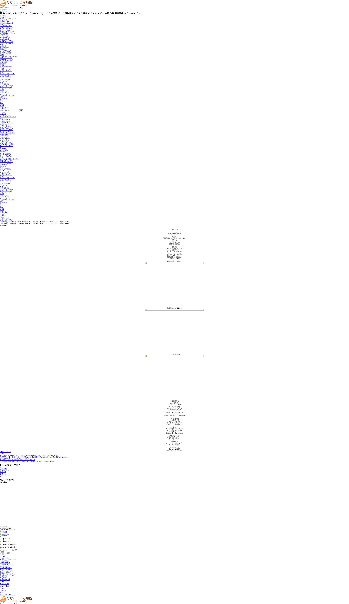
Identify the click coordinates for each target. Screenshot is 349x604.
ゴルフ (2, 101)
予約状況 (3, 472)
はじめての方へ (5, 17)
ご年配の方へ (4, 34)
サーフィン (3, 81)
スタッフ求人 (4, 586)
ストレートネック (6, 50)
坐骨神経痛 (3, 62)
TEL (1, 476)
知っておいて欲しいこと (8, 18)
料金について (4, 584)
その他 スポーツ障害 (6, 42)
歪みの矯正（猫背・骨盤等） (9, 56)
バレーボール (4, 75)
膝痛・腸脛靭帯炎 (6, 66)
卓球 (1, 97)
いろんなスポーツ (6, 173)
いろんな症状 (4, 141)
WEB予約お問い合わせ (4, 474)
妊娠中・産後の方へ (6, 27)
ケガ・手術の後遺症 (6, 43)
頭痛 (1, 45)
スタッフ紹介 (4, 20)
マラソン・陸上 (5, 79)
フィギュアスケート (6, 85)
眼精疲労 (3, 46)
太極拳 (2, 104)
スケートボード (5, 94)
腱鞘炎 (2, 55)
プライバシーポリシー (7, 595)
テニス (2, 90)
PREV (2, 452)
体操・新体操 (4, 84)
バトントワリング (6, 88)
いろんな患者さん (6, 127)
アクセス (3, 554)
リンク (2, 592)
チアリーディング (6, 87)
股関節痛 (3, 63)
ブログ (2, 588)
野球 (1, 72)
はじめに (3, 114)
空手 (1, 100)
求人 (1, 467)
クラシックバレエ (6, 71)
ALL (5, 452)
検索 (21, 7)
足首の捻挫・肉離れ (6, 40)
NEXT (9, 452)
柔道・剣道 (3, 98)
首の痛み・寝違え (6, 52)
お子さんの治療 (5, 30)
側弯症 (2, 65)
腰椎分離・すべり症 (6, 59)
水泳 (1, 82)
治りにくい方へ (5, 36)
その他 (2, 68)
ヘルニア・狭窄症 (6, 61)
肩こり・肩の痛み (6, 53)
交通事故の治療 (5, 37)
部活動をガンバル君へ (7, 31)
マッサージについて (6, 23)
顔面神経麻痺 (4, 47)
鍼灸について (4, 24)
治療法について (5, 121)
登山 (1, 103)
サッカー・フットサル (7, 74)
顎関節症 (3, 49)
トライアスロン (5, 92)
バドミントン (4, 91)
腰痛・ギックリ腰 (6, 58)
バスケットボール (6, 76)
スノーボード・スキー (7, 95)
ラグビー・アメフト (6, 78)
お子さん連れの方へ (6, 29)
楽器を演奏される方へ (7, 33)
